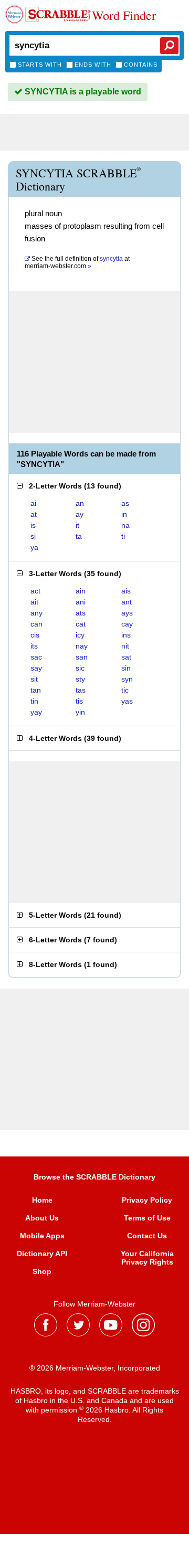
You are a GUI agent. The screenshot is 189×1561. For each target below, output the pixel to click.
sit (34, 679)
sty (80, 679)
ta (79, 536)
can (36, 624)
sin (126, 668)
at (77, 262)
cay (127, 624)
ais (126, 591)
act (35, 591)
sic (80, 668)
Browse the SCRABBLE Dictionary (94, 1177)
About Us (42, 1218)
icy (80, 635)
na (125, 525)
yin (80, 712)
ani (81, 602)
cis (34, 635)
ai (33, 503)
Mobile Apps (42, 1235)
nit (125, 646)
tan (35, 690)
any (36, 613)
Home (42, 1200)
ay (79, 514)
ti (123, 536)
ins (126, 635)
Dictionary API (42, 1253)
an (80, 503)
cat (81, 624)
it (77, 525)
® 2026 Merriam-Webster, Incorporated (94, 1368)
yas (127, 701)
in (124, 514)
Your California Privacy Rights (147, 1257)
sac (36, 657)
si (33, 536)
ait (34, 602)
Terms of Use (147, 1218)
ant (126, 602)
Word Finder (124, 15)
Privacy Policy (147, 1200)
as (125, 503)
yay (36, 712)
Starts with (40, 64)
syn (127, 679)
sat (126, 657)
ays (127, 613)
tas (81, 690)
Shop (42, 1271)
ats (81, 613)
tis (79, 701)
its (34, 646)
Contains (141, 64)
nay (82, 646)
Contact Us (147, 1235)
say (36, 668)
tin (34, 701)
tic (125, 690)
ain (81, 591)
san (82, 657)
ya (34, 547)
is (33, 525)
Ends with (93, 64)
